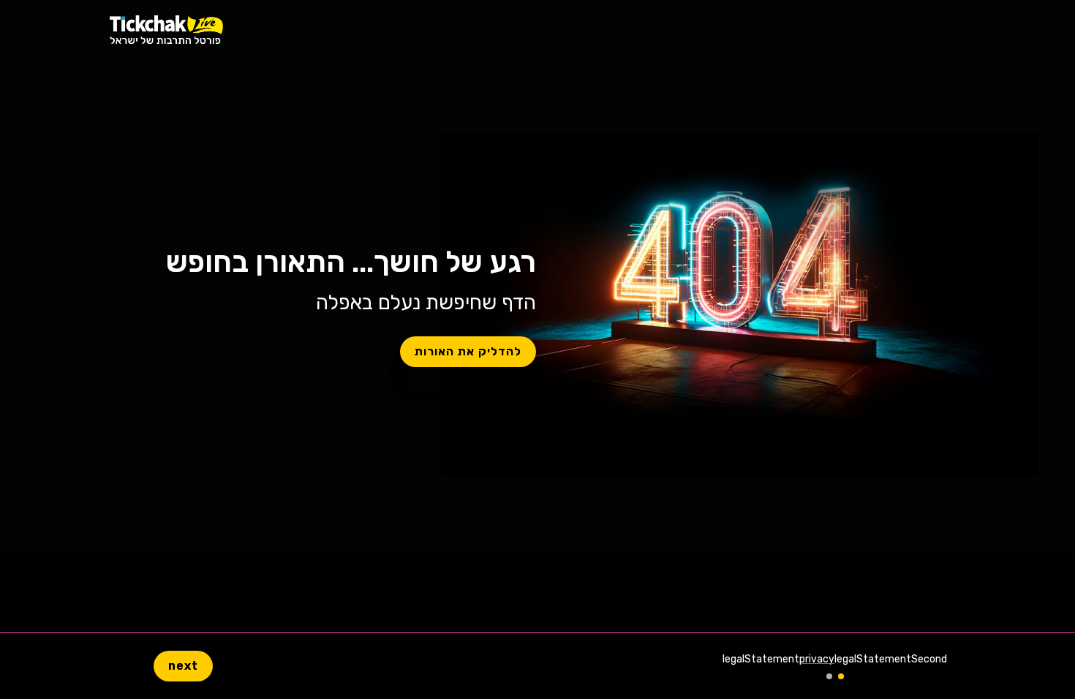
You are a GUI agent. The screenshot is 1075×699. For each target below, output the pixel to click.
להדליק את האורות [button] (468, 351)
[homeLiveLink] (166, 29)
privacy (816, 659)
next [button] (183, 666)
